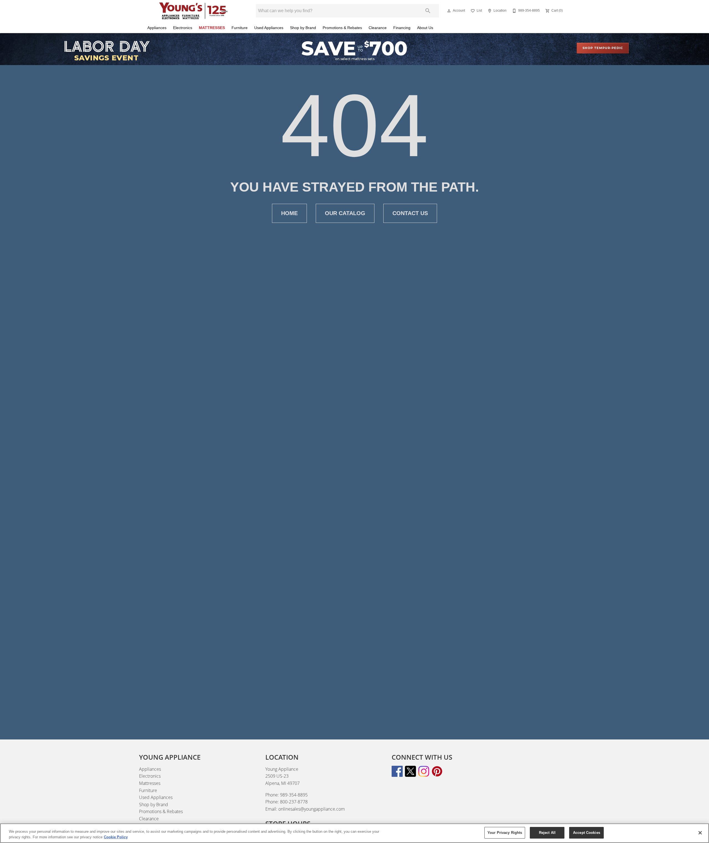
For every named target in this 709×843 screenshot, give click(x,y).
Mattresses (212, 28)
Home (289, 213)
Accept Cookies (586, 833)
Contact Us (410, 213)
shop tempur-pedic (602, 48)
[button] (449, 10)
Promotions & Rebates (342, 28)
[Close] (700, 833)
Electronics (182, 28)
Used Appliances (268, 28)
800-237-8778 (294, 802)
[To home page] (193, 11)
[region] (354, 833)
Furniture (240, 28)
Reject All (547, 833)
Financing (401, 28)
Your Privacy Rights (504, 833)
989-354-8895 (294, 795)
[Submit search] (428, 11)
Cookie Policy (116, 837)
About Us (425, 28)
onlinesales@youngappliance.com (311, 809)
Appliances (156, 28)
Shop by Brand (303, 28)
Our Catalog (345, 213)
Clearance (378, 28)
